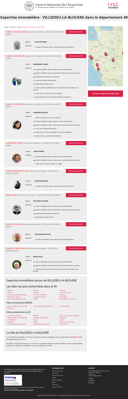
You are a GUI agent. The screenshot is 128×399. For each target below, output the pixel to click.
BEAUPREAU (63, 297)
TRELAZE (36, 293)
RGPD (53, 382)
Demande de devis (76, 32)
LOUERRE (10, 322)
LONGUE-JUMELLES (39, 297)
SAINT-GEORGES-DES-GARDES (69, 316)
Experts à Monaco (57, 387)
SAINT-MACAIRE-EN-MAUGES (16, 299)
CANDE (61, 320)
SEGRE (35, 299)
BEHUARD (62, 318)
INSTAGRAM (91, 380)
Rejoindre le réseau (57, 375)
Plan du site (55, 384)
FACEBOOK (91, 383)
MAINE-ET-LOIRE (15, 27)
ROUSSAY (10, 308)
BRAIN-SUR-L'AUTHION (66, 322)
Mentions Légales (57, 380)
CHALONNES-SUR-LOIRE (67, 299)
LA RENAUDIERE (64, 306)
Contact (54, 378)
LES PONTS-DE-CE (65, 293)
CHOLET (36, 290)
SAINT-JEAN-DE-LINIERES (41, 324)
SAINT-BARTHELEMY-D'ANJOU (17, 295)
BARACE (36, 316)
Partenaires (55, 373)
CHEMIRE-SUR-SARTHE (40, 318)
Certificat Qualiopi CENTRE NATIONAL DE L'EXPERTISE (18, 390)
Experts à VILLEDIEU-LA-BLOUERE (34, 27)
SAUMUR (62, 290)
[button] (113, 60)
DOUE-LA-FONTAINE (40, 295)
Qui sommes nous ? (57, 371)
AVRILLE (9, 293)
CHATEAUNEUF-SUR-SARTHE (16, 324)
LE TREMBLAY (11, 320)
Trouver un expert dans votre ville (105, 93)
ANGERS (10, 290)
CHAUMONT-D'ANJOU (14, 316)
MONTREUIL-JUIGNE (13, 297)
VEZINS (35, 320)
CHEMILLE (62, 295)
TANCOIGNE (63, 324)
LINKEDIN (90, 378)
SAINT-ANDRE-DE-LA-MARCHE (17, 306)
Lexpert (6, 27)
